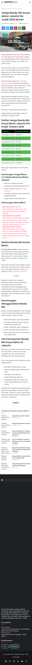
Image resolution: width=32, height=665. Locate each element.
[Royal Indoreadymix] (11, 2)
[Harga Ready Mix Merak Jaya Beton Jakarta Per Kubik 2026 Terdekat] (6, 450)
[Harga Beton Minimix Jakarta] (6, 426)
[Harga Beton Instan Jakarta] (6, 418)
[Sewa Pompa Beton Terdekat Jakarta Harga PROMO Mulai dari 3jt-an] (6, 433)
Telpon (5, 646)
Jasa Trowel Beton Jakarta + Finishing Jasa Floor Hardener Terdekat (21, 441)
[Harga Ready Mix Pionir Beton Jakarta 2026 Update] (6, 466)
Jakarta (16, 403)
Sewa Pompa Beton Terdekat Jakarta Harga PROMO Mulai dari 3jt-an (21, 433)
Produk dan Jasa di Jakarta (14, 8)
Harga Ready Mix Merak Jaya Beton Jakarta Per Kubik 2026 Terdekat (21, 449)
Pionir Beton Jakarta (19, 271)
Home (4, 8)
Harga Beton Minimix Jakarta (21, 423)
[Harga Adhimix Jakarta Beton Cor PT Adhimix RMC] (6, 458)
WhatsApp (14, 646)
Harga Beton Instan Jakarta (21, 416)
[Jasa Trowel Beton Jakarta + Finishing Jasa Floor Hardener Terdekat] (6, 441)
